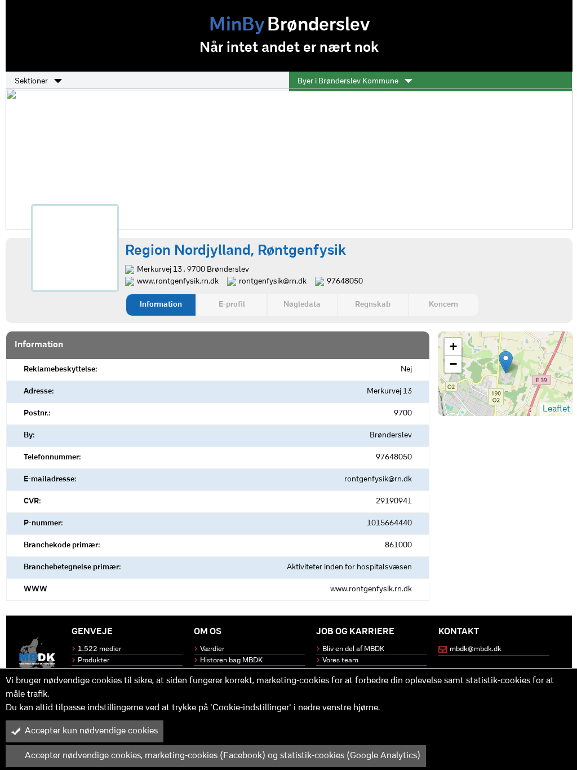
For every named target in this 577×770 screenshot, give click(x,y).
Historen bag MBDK (231, 660)
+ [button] (453, 346)
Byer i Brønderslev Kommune (349, 81)
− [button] (453, 364)
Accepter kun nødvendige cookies (91, 731)
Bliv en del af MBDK (353, 649)
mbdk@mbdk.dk (475, 649)
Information (161, 304)
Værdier (212, 649)
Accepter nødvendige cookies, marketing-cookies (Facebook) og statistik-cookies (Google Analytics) (222, 755)
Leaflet (556, 409)
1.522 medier (99, 649)
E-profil (232, 304)
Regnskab (372, 304)
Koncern (443, 304)
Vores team (340, 660)
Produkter (93, 660)
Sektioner (32, 81)
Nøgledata (302, 304)
